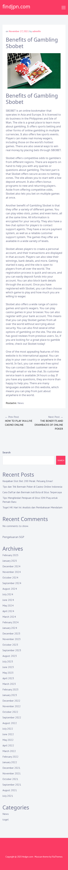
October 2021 (10, 779)
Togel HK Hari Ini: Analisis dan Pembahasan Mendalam (32, 507)
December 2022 (11, 700)
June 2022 (8, 734)
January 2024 (9, 627)
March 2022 (9, 751)
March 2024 (9, 616)
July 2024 (7, 594)
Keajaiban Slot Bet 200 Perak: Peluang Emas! (27, 481)
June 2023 (8, 667)
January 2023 (9, 695)
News (20, 403)
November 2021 (11, 773)
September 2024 (11, 583)
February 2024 (10, 622)
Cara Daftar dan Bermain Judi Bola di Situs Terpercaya (32, 492)
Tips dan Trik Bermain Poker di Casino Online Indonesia (32, 486)
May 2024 (8, 605)
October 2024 (10, 577)
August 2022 (9, 723)
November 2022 (11, 706)
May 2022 (8, 739)
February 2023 (10, 689)
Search (6, 452)
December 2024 (11, 566)
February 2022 (10, 756)
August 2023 (9, 655)
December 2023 (11, 633)
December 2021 (11, 767)
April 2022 (8, 745)
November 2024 (11, 572)
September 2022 (11, 717)
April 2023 (8, 678)
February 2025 (10, 555)
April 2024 (8, 611)
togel (5, 819)
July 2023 (7, 661)
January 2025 (9, 560)
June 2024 (8, 600)
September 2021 (11, 784)
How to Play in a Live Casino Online (18, 420)
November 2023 (11, 639)
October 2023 (10, 644)
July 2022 (7, 728)
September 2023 (11, 650)
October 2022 (10, 711)
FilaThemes (57, 856)
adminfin (36, 31)
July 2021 (7, 795)
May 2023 (8, 672)
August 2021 (9, 790)
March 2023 (9, 683)
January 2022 (9, 762)
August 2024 (9, 588)
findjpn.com (16, 6)
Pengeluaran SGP (13, 537)
